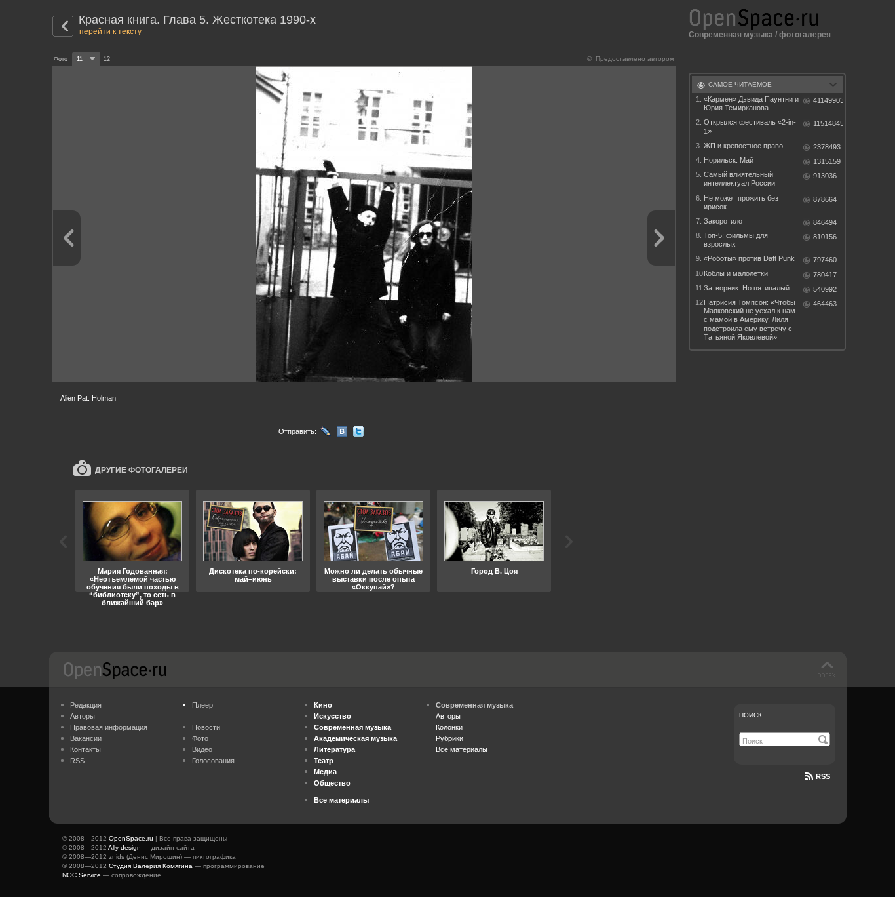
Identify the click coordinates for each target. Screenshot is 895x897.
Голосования (213, 761)
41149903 (828, 100)
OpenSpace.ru (131, 838)
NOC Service (81, 875)
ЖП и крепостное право (743, 146)
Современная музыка (731, 34)
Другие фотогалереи (141, 470)
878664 (825, 199)
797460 (825, 260)
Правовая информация (108, 727)
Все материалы (461, 749)
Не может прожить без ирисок (741, 202)
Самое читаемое (740, 84)
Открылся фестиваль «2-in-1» (750, 126)
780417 (825, 275)
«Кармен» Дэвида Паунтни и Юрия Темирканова (751, 103)
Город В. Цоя (494, 571)
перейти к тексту (110, 31)
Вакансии (86, 738)
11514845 (828, 123)
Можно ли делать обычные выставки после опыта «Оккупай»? (373, 579)
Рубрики (449, 738)
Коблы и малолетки (736, 273)
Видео (202, 749)
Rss (823, 776)
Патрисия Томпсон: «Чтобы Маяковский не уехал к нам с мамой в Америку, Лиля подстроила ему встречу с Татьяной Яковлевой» (749, 319)
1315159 (827, 161)
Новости (206, 727)
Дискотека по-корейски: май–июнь (253, 575)
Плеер (202, 705)
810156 (825, 237)
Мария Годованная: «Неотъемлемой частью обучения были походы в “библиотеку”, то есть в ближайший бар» (132, 587)
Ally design (124, 847)
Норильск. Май (728, 160)
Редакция (86, 705)
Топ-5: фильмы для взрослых (736, 239)
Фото (200, 738)
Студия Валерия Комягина (151, 865)
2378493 (827, 147)
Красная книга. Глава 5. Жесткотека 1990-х (197, 19)
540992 (825, 289)
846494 (825, 222)
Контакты (85, 749)
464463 (825, 304)
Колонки (449, 727)
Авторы (82, 716)
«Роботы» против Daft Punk (749, 258)
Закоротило (723, 221)
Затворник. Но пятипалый (747, 288)
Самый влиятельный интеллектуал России (739, 178)
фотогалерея (805, 34)
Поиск (750, 715)
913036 (825, 176)
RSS (77, 761)
